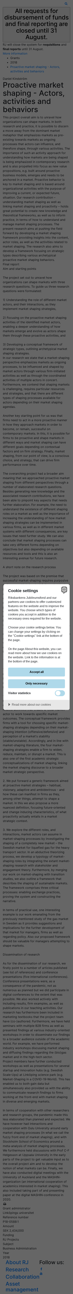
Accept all (37, 672)
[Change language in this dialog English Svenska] (64, 590)
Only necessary (36, 683)
